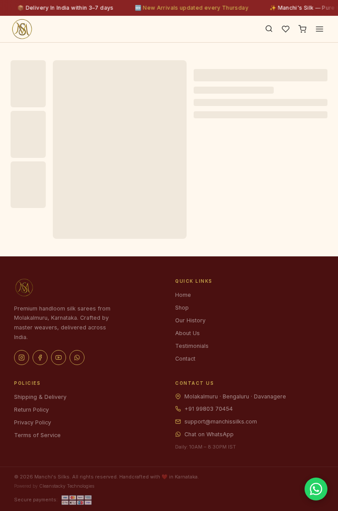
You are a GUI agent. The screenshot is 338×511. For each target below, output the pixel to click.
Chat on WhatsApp (209, 434)
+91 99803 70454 (208, 408)
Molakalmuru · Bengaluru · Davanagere (235, 396)
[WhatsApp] (77, 357)
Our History (190, 320)
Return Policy (31, 409)
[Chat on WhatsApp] (316, 489)
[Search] (268, 29)
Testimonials (192, 346)
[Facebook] (40, 357)
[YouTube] (58, 357)
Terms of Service (37, 435)
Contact (185, 358)
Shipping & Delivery (40, 397)
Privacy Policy (32, 422)
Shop (182, 307)
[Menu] (319, 29)
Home (183, 295)
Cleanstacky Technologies (66, 486)
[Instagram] (21, 357)
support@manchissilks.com (220, 421)
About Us (187, 333)
